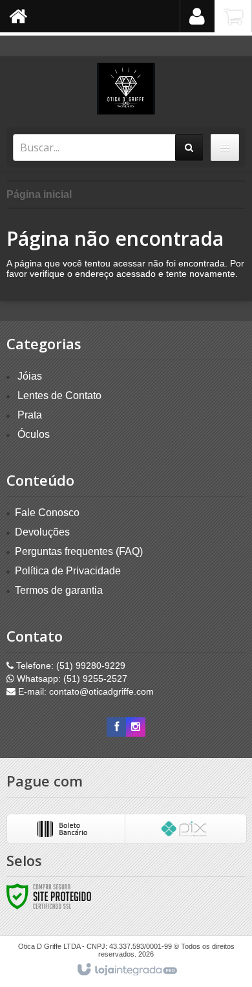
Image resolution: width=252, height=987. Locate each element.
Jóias (29, 376)
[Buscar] (189, 147)
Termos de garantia (59, 590)
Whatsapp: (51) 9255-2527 (70, 678)
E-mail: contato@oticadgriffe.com (85, 691)
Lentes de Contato (59, 395)
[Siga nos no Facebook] (116, 727)
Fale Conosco (47, 512)
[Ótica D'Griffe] (126, 88)
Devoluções (42, 531)
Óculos (33, 434)
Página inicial (39, 194)
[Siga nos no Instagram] (135, 727)
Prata (29, 414)
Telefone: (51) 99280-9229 (69, 665)
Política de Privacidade (68, 570)
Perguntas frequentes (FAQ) (79, 551)
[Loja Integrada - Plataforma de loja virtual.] (126, 970)
